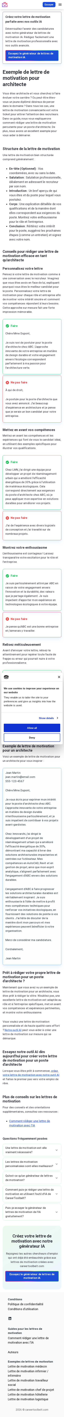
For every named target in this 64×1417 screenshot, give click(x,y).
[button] (32, 1150)
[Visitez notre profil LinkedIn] (32, 1319)
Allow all (32, 728)
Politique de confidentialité (25, 1304)
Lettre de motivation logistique (28, 1399)
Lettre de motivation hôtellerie (28, 1394)
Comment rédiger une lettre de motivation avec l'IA (28, 1340)
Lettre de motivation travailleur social (28, 1383)
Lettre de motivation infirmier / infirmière (28, 1373)
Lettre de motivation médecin (27, 1366)
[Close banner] (59, 677)
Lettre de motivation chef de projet (31, 1389)
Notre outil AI (13, 1030)
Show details (46, 718)
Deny (32, 737)
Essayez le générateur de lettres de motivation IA (30, 55)
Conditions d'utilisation (23, 1309)
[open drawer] (60, 4)
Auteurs (13, 1352)
